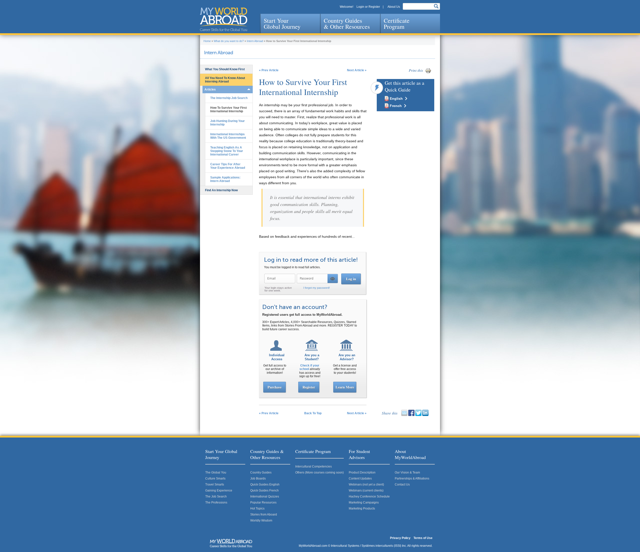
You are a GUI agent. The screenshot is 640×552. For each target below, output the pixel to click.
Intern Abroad (255, 41)
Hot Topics (257, 508)
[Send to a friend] (404, 415)
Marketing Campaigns (364, 502)
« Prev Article (268, 70)
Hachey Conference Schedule (369, 496)
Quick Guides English (265, 484)
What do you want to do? (229, 41)
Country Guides (261, 472)
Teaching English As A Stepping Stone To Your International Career (226, 151)
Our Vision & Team (407, 472)
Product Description (362, 472)
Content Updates (360, 478)
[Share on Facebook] (411, 415)
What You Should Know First (225, 69)
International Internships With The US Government (228, 136)
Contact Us (402, 484)
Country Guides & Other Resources (347, 23)
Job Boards (258, 478)
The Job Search (216, 496)
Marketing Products (362, 508)
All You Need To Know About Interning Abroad (225, 79)
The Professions (216, 502)
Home (207, 41)
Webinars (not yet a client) (366, 484)
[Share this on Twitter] (418, 415)
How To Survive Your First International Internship (228, 109)
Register (308, 387)
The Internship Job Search (229, 98)
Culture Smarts (215, 478)
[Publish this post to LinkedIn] (425, 415)
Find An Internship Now (221, 190)
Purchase (275, 387)
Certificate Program (397, 23)
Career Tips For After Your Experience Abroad (227, 166)
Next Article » (356, 70)
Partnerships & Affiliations (412, 478)
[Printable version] (428, 72)
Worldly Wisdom (261, 520)
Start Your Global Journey (282, 23)
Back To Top (313, 413)
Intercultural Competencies (313, 466)
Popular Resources (263, 502)
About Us (394, 6)
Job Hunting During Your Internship (227, 122)
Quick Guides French (264, 490)
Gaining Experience (218, 490)
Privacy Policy (400, 538)
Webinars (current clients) (366, 490)
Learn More (345, 387)
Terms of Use (423, 538)
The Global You (215, 472)
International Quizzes (264, 496)
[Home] (223, 19)
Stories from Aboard (263, 514)
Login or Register (368, 6)
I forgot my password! (316, 287)
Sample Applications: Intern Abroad (225, 179)
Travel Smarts (214, 484)
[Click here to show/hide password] (332, 278)
